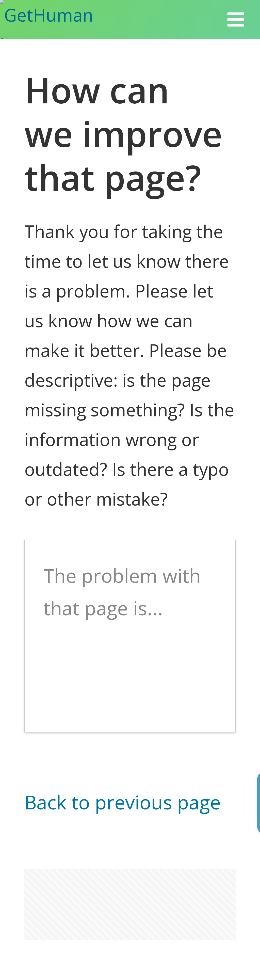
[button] (236, 19)
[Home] (62, 19)
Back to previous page (122, 802)
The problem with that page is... (122, 591)
